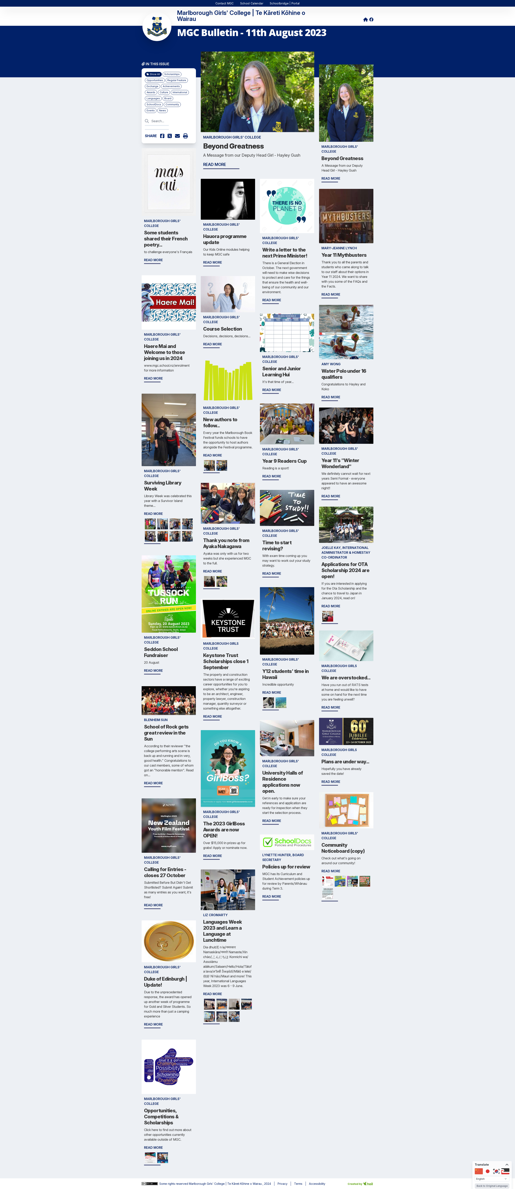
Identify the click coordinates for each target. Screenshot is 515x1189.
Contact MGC (224, 3)
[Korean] (496, 1171)
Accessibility (317, 1183)
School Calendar (251, 3)
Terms (298, 1183)
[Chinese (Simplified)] (479, 1171)
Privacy (282, 1183)
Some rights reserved (174, 1183)
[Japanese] (488, 1171)
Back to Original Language (492, 1185)
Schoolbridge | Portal (285, 3)
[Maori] (505, 1171)
